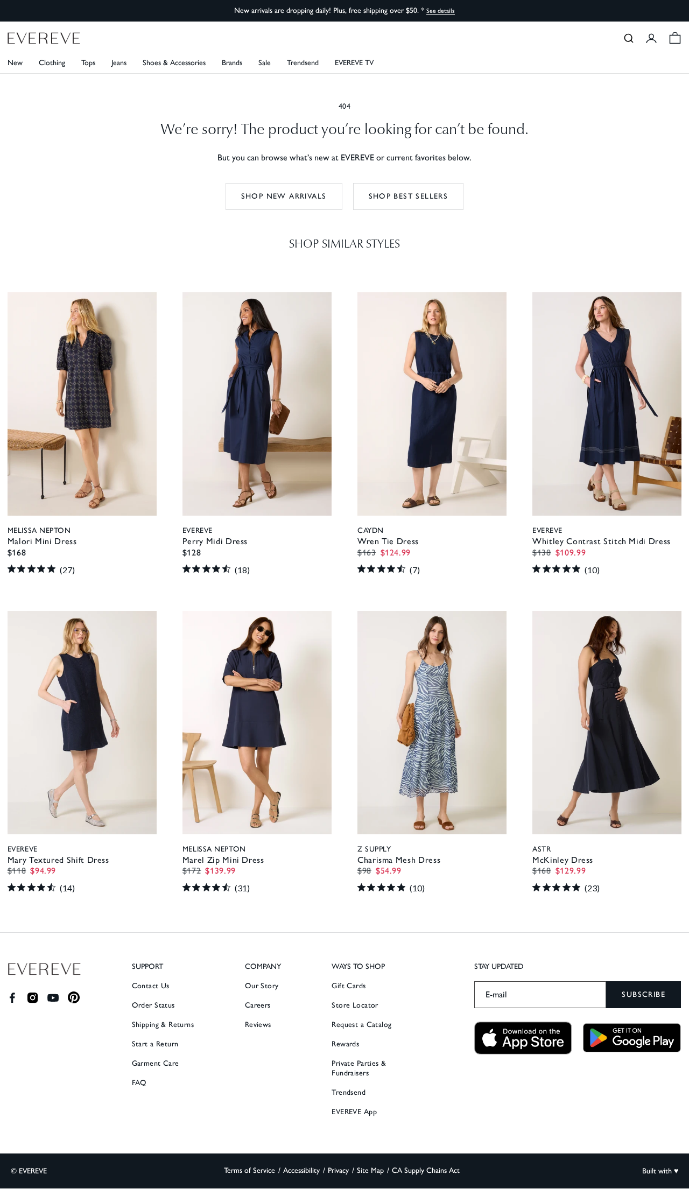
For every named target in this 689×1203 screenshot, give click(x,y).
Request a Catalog (361, 1024)
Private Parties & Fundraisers (359, 1068)
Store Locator (355, 1005)
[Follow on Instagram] (32, 997)
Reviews (258, 1024)
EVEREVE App (354, 1111)
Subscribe (643, 994)
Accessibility (301, 1170)
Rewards (345, 1044)
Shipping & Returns (163, 1024)
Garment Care (155, 1063)
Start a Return (155, 1044)
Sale (264, 62)
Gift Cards (348, 985)
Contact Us (151, 985)
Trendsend (303, 62)
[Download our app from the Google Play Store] (632, 1037)
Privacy (338, 1170)
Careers (258, 1005)
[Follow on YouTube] (53, 997)
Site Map (370, 1170)
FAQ (139, 1082)
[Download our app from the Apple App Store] (523, 1038)
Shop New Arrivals (284, 196)
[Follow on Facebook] (12, 997)
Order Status (153, 1005)
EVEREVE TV (354, 62)
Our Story (262, 985)
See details (440, 11)
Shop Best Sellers (408, 196)
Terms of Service (249, 1170)
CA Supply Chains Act (426, 1170)
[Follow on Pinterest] (74, 997)
